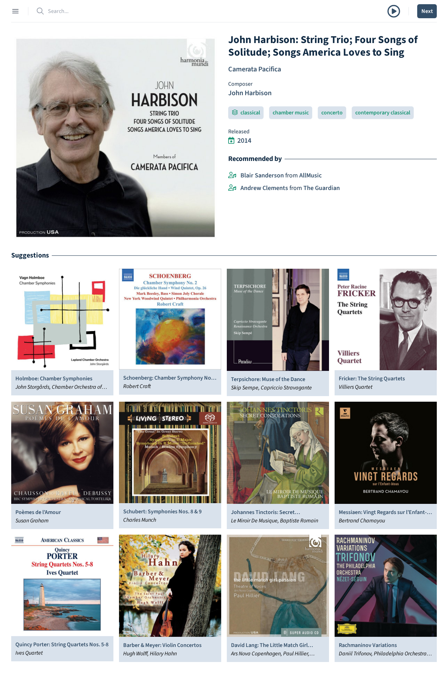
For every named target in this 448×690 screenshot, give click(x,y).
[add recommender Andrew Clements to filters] (232, 188)
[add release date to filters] (231, 141)
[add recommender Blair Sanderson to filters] (232, 176)
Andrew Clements (264, 188)
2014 (244, 141)
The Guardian (321, 188)
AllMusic (310, 175)
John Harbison (250, 93)
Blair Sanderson (262, 175)
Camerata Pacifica (254, 69)
